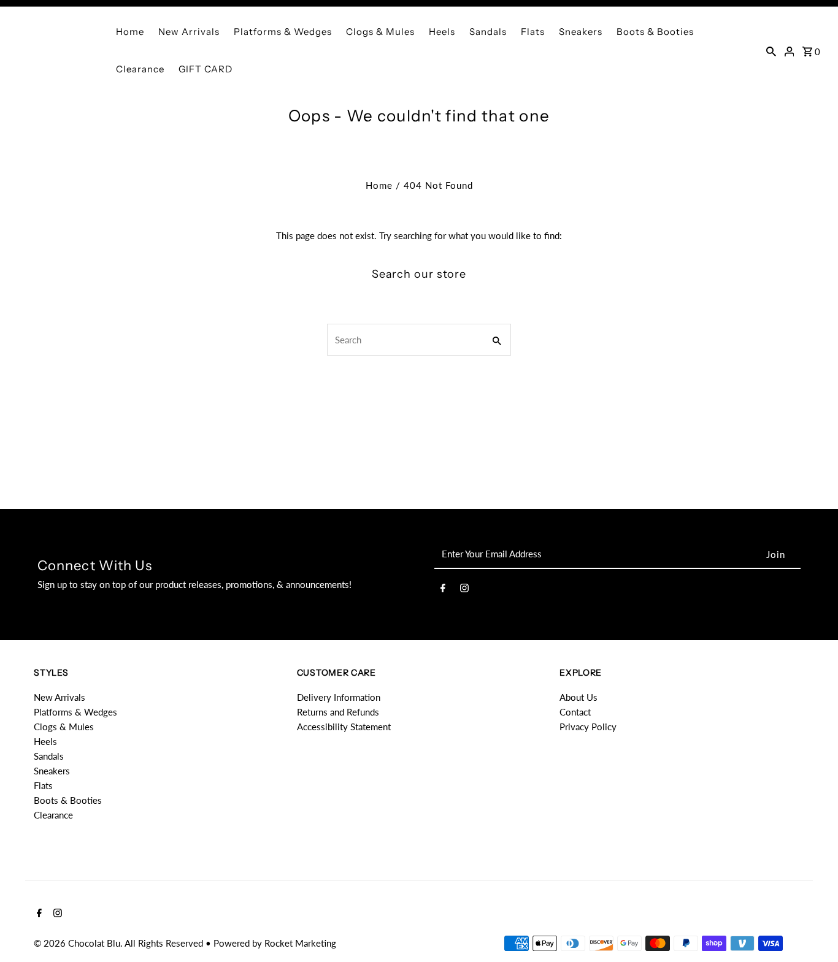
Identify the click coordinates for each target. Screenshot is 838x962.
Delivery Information (338, 697)
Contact (575, 711)
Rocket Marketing (300, 943)
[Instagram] (464, 589)
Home (130, 31)
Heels (442, 31)
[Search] (771, 50)
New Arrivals (189, 31)
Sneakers (580, 31)
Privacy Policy (588, 726)
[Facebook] (442, 589)
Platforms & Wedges (283, 31)
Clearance (140, 69)
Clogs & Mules (380, 31)
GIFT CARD (206, 69)
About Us (578, 697)
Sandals (488, 31)
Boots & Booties (655, 31)
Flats (533, 31)
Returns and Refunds (338, 711)
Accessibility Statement (344, 726)
